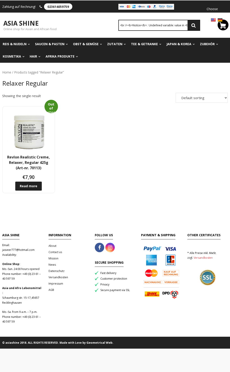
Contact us (55, 252)
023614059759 (58, 6)
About (52, 246)
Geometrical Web (99, 343)
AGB (51, 290)
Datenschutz (56, 271)
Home (6, 72)
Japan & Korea (178, 44)
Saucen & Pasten (49, 44)
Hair (33, 56)
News (52, 265)
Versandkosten (58, 277)
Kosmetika (12, 56)
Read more (28, 186)
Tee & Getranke (144, 44)
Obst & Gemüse (86, 44)
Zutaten (114, 44)
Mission (53, 258)
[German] (220, 20)
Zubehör (207, 44)
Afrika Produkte (60, 56)
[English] (213, 20)
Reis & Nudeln (15, 44)
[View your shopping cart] (223, 25)
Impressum (56, 283)
